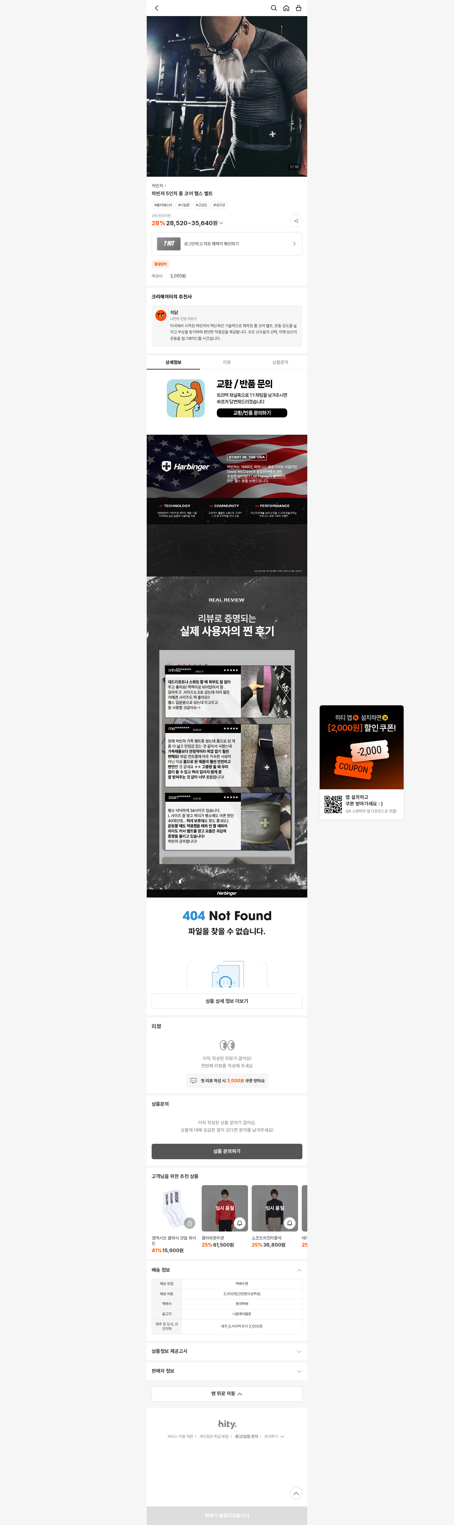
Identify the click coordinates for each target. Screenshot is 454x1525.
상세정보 (174, 362)
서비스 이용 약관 (180, 1436)
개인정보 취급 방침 (214, 1436)
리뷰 (227, 362)
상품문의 (280, 362)
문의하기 (271, 1436)
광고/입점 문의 (246, 1436)
